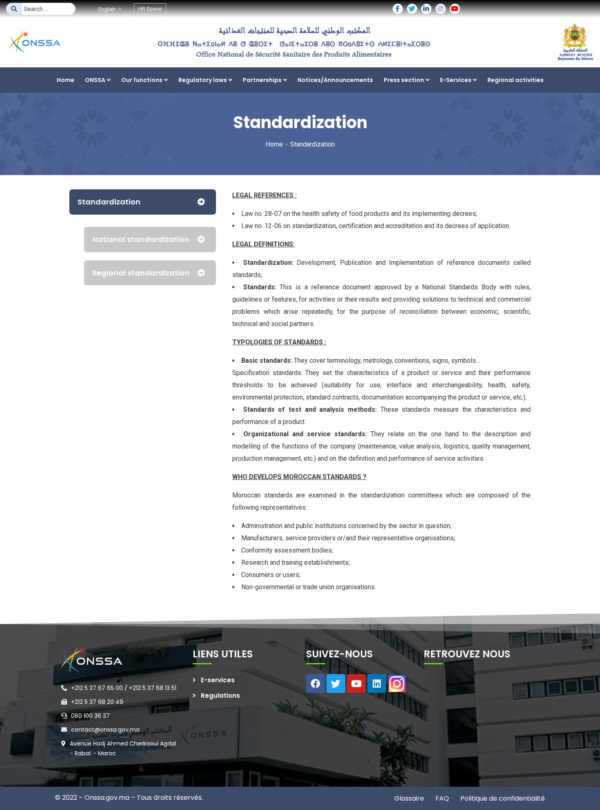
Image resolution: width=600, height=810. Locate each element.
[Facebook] (315, 683)
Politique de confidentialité (502, 798)
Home (274, 144)
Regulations (220, 695)
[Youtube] (356, 683)
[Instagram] (397, 683)
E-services (218, 680)
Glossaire (409, 798)
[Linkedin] (376, 683)
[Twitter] (336, 683)
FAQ (441, 798)
